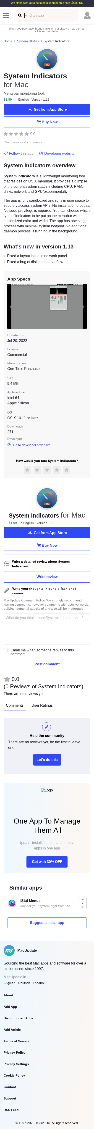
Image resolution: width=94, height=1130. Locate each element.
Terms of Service (16, 1041)
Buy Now (49, 122)
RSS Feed (11, 1110)
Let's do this (47, 759)
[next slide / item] (83, 306)
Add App (10, 1007)
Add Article (12, 1030)
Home (8, 41)
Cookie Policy (14, 1075)
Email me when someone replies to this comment (42, 652)
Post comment (47, 664)
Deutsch (24, 982)
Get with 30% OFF (47, 861)
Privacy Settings (16, 1064)
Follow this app (21, 153)
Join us (77, 2)
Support (10, 1098)
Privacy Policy (15, 1052)
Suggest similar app (47, 922)
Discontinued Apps (19, 1018)
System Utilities (28, 41)
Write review (47, 576)
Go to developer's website (31, 445)
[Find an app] (19, 15)
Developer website (59, 153)
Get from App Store (50, 109)
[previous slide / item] (10, 306)
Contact (10, 1087)
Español (38, 982)
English (10, 982)
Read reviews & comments (23, 142)
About (8, 995)
